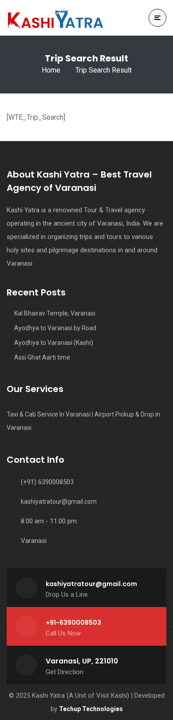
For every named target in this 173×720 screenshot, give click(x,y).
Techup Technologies (91, 708)
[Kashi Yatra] (55, 18)
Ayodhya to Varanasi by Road (55, 328)
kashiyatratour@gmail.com (59, 501)
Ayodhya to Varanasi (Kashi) (53, 342)
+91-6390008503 (73, 622)
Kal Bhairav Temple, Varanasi (55, 313)
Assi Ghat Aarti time (42, 357)
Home (51, 70)
